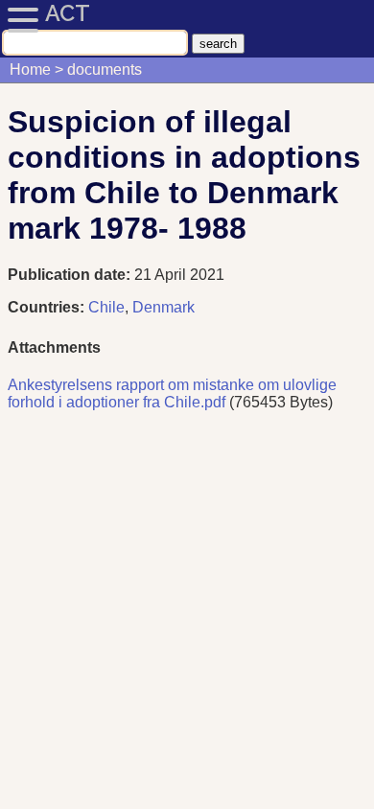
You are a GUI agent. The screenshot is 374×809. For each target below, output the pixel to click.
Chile (106, 307)
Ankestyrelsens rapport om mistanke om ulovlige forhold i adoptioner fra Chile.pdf (172, 393)
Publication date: (71, 274)
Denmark (163, 307)
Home (30, 69)
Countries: (46, 307)
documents (104, 69)
